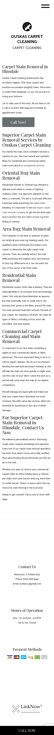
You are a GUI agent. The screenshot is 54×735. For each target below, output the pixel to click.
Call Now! (18, 122)
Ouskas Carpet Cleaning (27, 39)
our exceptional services (32, 166)
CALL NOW (27, 730)
